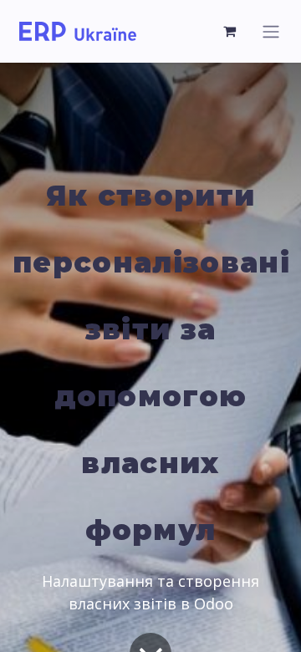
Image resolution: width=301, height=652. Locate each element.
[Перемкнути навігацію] (270, 31)
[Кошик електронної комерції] (230, 31)
